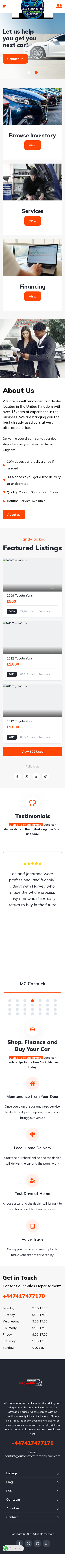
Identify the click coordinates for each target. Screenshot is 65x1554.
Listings (12, 1473)
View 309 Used (32, 751)
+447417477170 (24, 1296)
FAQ (9, 1491)
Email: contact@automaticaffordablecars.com (32, 1454)
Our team (13, 1499)
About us (13, 1508)
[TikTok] (46, 1543)
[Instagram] (37, 1543)
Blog (9, 1482)
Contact (12, 1517)
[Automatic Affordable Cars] (32, 1382)
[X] (28, 1543)
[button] (28, 72)
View (32, 145)
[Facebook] (19, 1543)
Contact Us (15, 59)
